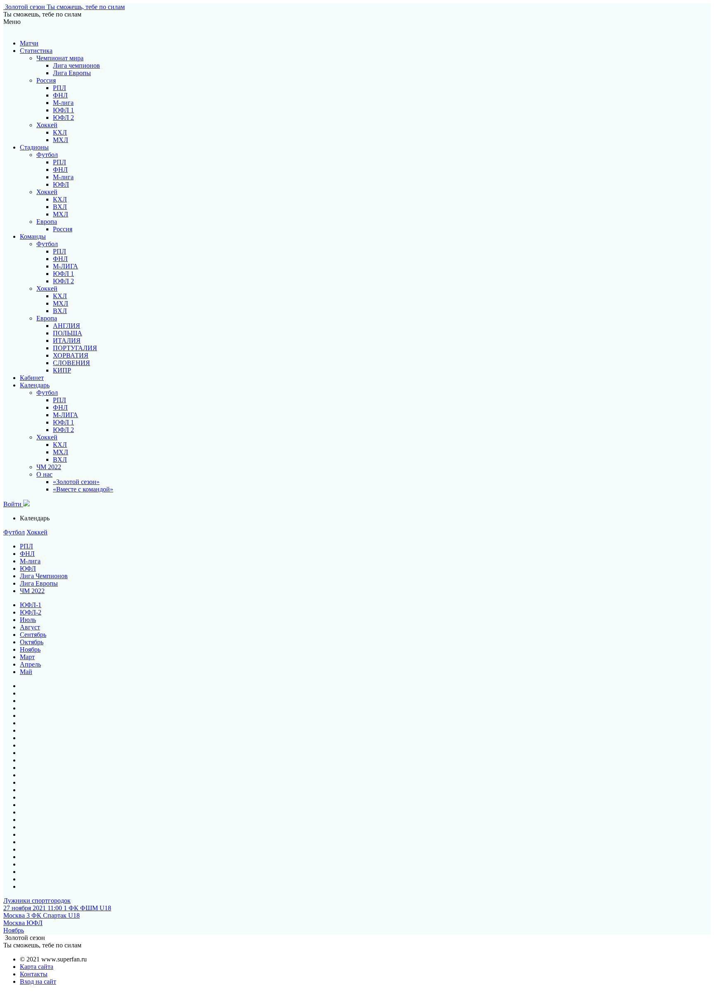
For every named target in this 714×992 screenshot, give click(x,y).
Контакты (34, 974)
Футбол (47, 154)
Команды (33, 236)
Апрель (30, 664)
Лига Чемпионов (44, 575)
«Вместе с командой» (83, 489)
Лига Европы (72, 72)
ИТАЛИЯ (67, 340)
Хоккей (46, 124)
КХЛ (60, 132)
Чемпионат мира (59, 58)
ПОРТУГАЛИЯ (75, 347)
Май (26, 671)
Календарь (35, 385)
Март (27, 656)
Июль (28, 619)
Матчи (29, 43)
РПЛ (59, 87)
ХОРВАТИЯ (70, 355)
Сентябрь (33, 634)
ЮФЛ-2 (30, 612)
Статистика (36, 50)
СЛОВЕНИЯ (71, 362)
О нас (44, 474)
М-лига (63, 102)
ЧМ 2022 (48, 466)
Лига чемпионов (76, 65)
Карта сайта (36, 966)
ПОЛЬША (67, 333)
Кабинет (32, 377)
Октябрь (31, 642)
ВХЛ (60, 206)
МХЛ (60, 139)
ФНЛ (60, 95)
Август (30, 627)
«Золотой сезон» (76, 481)
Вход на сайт (38, 981)
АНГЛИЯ (66, 325)
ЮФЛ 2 (63, 117)
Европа (46, 221)
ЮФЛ (61, 184)
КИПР (62, 370)
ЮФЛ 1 (63, 110)
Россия (46, 80)
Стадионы (34, 147)
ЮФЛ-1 (30, 604)
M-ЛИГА (65, 266)
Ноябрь (30, 649)
